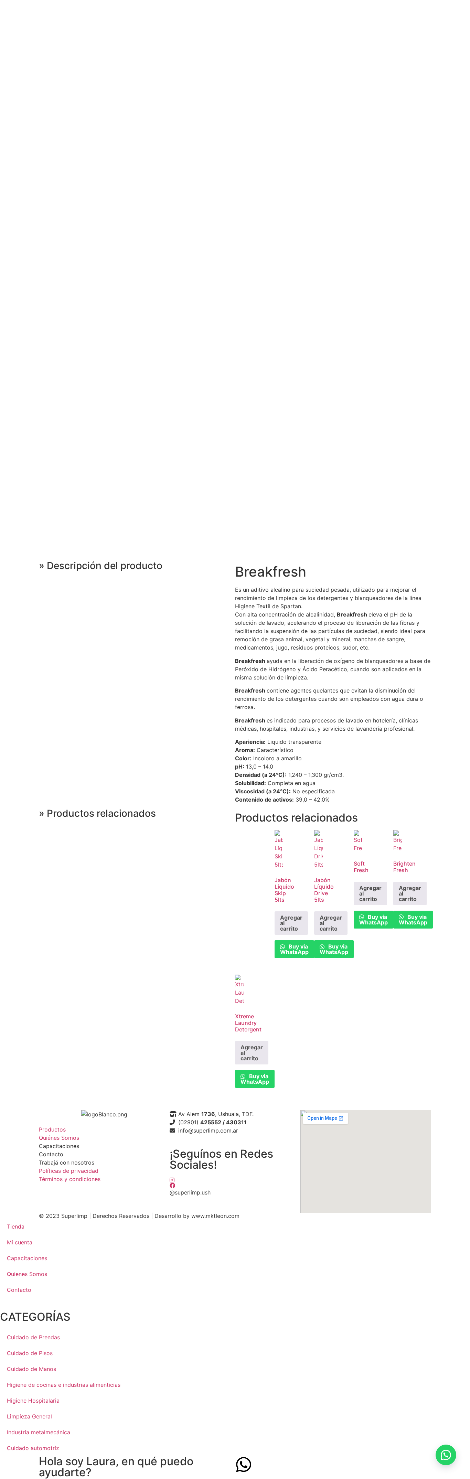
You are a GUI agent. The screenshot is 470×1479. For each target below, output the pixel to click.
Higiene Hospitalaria (33, 1400)
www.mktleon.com (215, 1215)
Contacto (19, 1289)
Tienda (15, 1226)
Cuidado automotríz (33, 1448)
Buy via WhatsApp (294, 949)
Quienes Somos (27, 1274)
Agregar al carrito (291, 923)
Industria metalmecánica (38, 1432)
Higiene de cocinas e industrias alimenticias (63, 1384)
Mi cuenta (19, 1242)
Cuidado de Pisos (30, 1353)
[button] (446, 1455)
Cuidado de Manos (31, 1368)
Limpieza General (29, 1416)
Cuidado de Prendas (33, 1337)
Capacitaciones (27, 1258)
